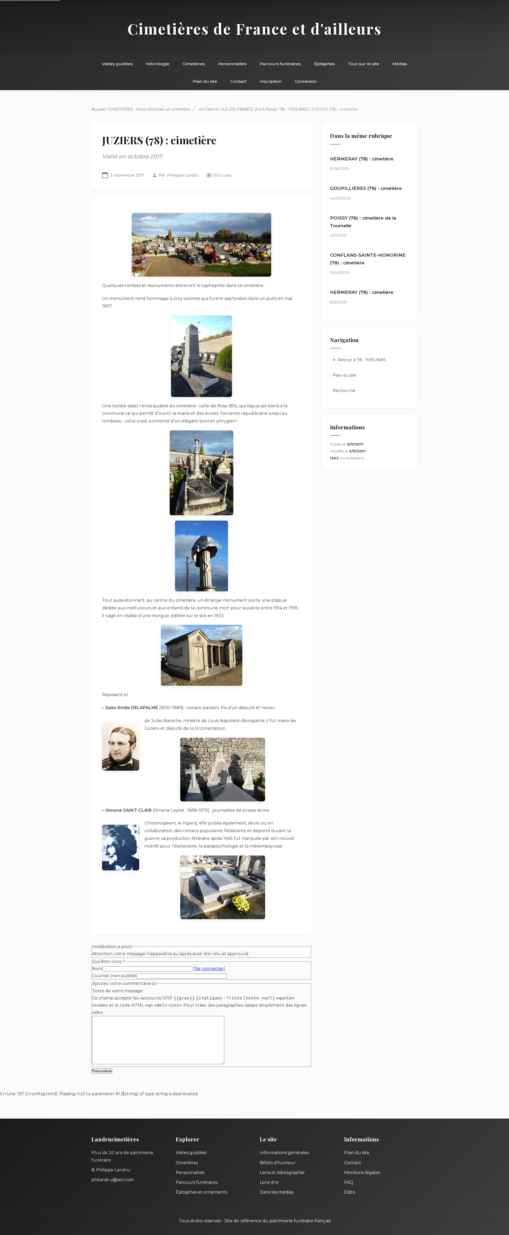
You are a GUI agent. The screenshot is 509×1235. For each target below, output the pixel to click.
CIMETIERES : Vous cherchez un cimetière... (150, 109)
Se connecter (209, 968)
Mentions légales (362, 1172)
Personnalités (232, 63)
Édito (349, 1192)
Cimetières (194, 63)
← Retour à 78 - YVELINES (359, 359)
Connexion (306, 81)
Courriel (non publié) (114, 975)
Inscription (271, 81)
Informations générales (284, 1152)
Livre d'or (269, 1182)
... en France (207, 109)
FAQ (348, 1182)
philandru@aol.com (112, 1179)
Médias (399, 63)
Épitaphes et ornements (201, 1192)
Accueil (98, 109)
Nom (97, 968)
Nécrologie (157, 63)
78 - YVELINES (293, 109)
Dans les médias (276, 1192)
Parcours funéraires (280, 63)
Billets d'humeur (278, 1162)
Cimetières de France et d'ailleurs (255, 28)
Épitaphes (324, 63)
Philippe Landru (182, 175)
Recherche (344, 390)
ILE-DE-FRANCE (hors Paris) (249, 109)
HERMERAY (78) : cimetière (361, 159)
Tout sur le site (363, 63)
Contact (238, 81)
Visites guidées (117, 63)
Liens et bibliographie (282, 1172)
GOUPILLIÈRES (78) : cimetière (366, 188)
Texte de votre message (117, 990)
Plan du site (205, 81)
